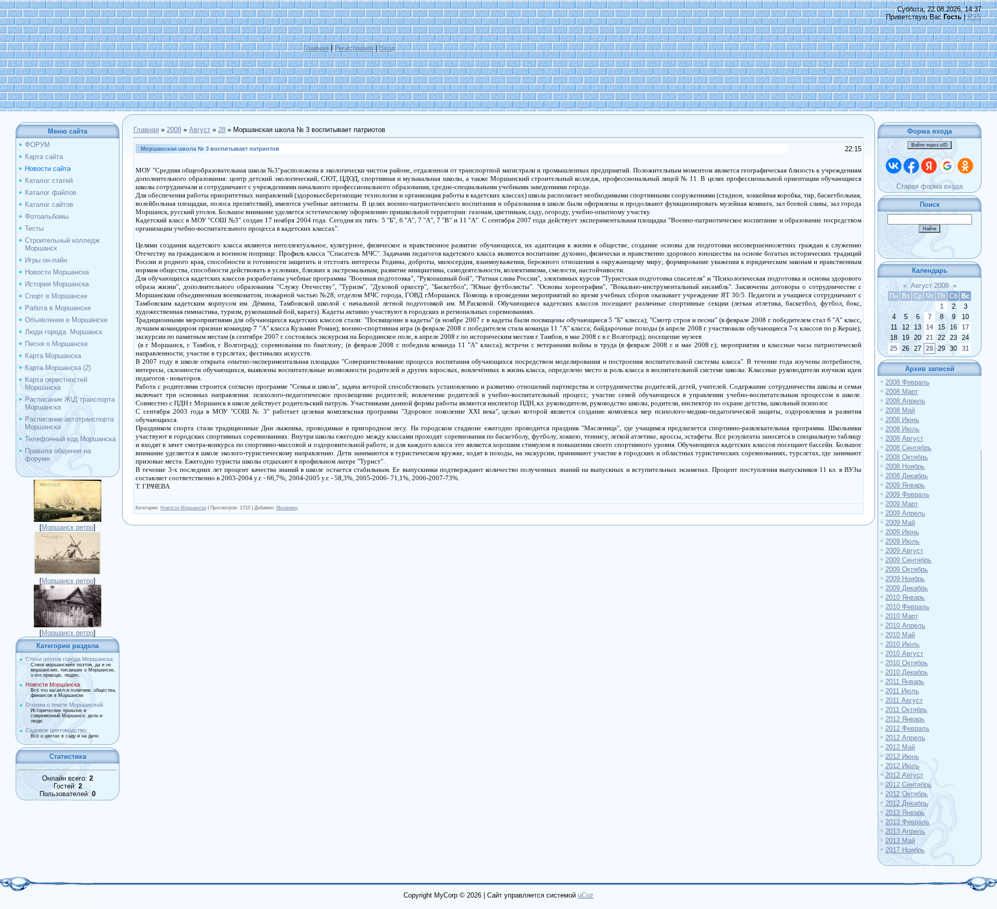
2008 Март (901, 392)
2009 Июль (902, 541)
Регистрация (353, 48)
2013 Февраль (907, 822)
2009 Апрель (905, 513)
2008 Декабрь (906, 476)
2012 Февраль (907, 728)
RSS (974, 17)
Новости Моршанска (52, 684)
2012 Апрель (905, 738)
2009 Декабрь (906, 588)
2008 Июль (902, 429)
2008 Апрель (905, 401)
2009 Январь (905, 485)
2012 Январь (905, 719)
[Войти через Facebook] (911, 166)
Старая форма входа (929, 186)
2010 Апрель (905, 625)
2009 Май (900, 522)
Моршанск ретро (67, 527)
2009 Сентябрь (908, 560)
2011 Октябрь (906, 710)
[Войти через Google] (947, 165)
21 (929, 337)
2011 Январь (904, 682)
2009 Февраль (907, 494)
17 (965, 327)
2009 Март (901, 504)
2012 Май (900, 747)
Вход (387, 48)
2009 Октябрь (906, 569)
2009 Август (904, 551)
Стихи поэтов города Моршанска (69, 659)
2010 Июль (902, 644)
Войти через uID (929, 145)
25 (893, 348)
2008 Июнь (902, 420)
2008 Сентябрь (908, 448)
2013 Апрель (905, 831)
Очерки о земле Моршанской (64, 705)
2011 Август (904, 700)
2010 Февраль (907, 607)
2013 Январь (905, 812)
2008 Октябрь (906, 457)
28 (221, 130)
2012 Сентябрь (908, 784)
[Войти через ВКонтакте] (893, 166)
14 (929, 327)
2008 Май (900, 410)
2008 (174, 130)
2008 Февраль (907, 382)
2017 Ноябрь (905, 850)
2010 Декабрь (906, 672)
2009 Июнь (902, 532)
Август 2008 (930, 285)
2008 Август (904, 438)
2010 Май (900, 635)
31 (965, 348)
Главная (316, 48)
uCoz (586, 895)
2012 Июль (902, 766)
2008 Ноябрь (905, 466)
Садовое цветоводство (55, 730)
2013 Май (900, 841)
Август (199, 130)
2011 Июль (902, 691)
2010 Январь (905, 597)
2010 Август (904, 653)
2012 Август (904, 775)
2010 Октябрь (906, 663)
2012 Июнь (902, 756)
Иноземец (287, 507)
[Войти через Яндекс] (929, 166)
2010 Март (901, 616)
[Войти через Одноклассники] (965, 166)
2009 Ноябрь (905, 579)
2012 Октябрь (906, 794)
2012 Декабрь (906, 803)
